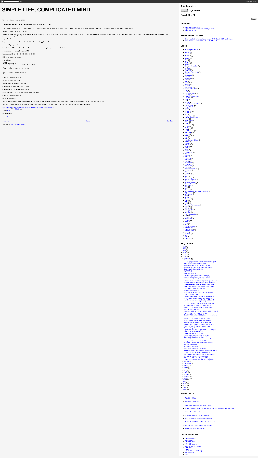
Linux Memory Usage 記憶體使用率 (194, 288)
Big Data (187, 63)
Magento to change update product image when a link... (200, 282)
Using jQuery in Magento (191, 294)
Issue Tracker (189, 120)
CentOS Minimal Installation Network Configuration (199, 359)
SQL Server (188, 194)
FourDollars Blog (190, 441)
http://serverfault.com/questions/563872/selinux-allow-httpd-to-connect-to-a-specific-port (28, 107)
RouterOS (188, 185)
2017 (184, 251)
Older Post (170, 121)
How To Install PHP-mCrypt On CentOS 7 (196, 313)
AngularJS (188, 52)
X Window (188, 233)
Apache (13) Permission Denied (193, 331)
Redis (186, 176)
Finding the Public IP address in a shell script (197, 352)
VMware (187, 220)
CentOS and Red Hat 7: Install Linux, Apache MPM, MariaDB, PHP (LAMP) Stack (209, 39)
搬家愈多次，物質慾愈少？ (192, 346)
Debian (187, 76)
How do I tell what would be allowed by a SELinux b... (199, 300)
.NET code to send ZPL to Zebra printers (197, 415)
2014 (184, 256)
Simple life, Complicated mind (46, 9)
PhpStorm (188, 158)
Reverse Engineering (191, 182)
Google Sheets (189, 107)
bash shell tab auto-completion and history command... (200, 354)
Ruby (186, 187)
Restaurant (188, 181)
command (188, 70)
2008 (184, 389)
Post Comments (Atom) (17, 124)
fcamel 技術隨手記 (190, 438)
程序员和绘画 (188, 271)
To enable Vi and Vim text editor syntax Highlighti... (199, 342)
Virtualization (188, 218)
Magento (187, 134)
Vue (186, 224)
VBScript (187, 212)
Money (187, 141)
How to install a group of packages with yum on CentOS (200, 350)
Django (187, 79)
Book (186, 64)
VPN (186, 223)
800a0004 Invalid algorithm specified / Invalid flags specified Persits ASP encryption (209, 408)
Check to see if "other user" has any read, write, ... (199, 324)
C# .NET (187, 69)
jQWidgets (188, 128)
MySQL (187, 144)
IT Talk (187, 122)
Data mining (188, 75)
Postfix (187, 161)
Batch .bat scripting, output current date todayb (198, 418)
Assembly (188, 57)
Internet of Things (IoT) (191, 117)
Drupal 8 (187, 85)
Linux (8, 110)
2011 (184, 383)
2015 (184, 254)
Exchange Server (190, 93)
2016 (184, 252)
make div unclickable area (191, 309)
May (185, 371)
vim (186, 215)
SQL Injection (189, 193)
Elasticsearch (189, 87)
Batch (186, 61)
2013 (184, 380)
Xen (186, 235)
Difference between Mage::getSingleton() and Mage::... (200, 284)
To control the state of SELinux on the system (197, 305)
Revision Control (189, 184)
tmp (186, 200)
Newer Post (6, 121)
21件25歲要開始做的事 (190, 344)
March (186, 374)
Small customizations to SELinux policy (195, 302)
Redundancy (188, 178)
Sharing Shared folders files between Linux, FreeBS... (199, 286)
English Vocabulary (190, 88)
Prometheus (188, 170)
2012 (184, 382)
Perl (186, 153)
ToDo (186, 202)
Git (186, 101)
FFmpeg (187, 94)
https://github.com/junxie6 (192, 27)
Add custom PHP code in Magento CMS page (197, 358)
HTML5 (187, 113)
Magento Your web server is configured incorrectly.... (199, 322)
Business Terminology (191, 66)
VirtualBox (188, 217)
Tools (186, 203)
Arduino (187, 55)
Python (187, 173)
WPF (186, 232)
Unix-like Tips (189, 209)
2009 (184, 387)
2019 (184, 247)
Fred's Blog (188, 443)
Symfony (187, 199)
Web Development (190, 226)
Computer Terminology (191, 72)
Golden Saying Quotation (192, 104)
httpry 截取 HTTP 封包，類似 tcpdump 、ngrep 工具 (199, 292)
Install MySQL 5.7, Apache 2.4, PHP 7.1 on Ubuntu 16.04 (201, 40)
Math (186, 138)
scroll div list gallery (190, 317)
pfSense (187, 155)
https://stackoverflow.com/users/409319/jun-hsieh (199, 29)
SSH (186, 196)
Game (186, 99)
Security (187, 190)
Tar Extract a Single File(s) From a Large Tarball (198, 267)
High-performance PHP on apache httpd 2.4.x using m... (200, 329)
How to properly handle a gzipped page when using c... (200, 296)
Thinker (187, 449)
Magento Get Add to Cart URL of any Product (197, 265)
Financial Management (191, 96)
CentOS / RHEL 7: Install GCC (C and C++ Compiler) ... (200, 315)
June (186, 369)
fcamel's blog (188, 440)
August (186, 365)
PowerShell (188, 164)
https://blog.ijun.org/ (190, 30)
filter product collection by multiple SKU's (196, 356)
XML (186, 237)
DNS (186, 81)
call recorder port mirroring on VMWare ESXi (197, 349)
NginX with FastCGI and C (192, 412)
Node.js (187, 150)
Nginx (186, 149)
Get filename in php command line (195, 428)
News (186, 147)
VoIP (186, 221)
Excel (186, 91)
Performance (188, 152)
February (187, 376)
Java (186, 123)
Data (186, 73)
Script (186, 188)
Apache (187, 54)
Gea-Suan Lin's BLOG (191, 444)
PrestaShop (188, 165)
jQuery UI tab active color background (195, 263)
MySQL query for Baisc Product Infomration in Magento (200, 261)
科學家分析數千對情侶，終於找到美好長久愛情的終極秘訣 (201, 311)
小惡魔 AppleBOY (190, 452)
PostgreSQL (188, 162)
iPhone (187, 119)
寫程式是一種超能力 (191, 398)
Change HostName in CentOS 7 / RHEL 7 (196, 341)
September (187, 363)
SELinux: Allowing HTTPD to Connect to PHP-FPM (199, 303)
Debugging (188, 78)
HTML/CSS (188, 111)
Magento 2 (188, 135)
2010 (184, 385)
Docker (187, 82)
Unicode (187, 208)
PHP (186, 156)
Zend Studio (188, 238)
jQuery (187, 126)
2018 (184, 249)
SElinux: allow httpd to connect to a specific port (27, 24)
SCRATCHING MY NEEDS (193, 446)
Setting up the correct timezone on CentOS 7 (197, 335)
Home (88, 121)
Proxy (186, 172)
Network (187, 146)
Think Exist (188, 447)
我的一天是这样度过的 (190, 273)
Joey (186, 454)
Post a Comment (7, 117)
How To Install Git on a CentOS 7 (193, 279)
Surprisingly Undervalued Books (193, 269)
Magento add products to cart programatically (197, 277)
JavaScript (188, 125)
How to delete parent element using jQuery (196, 275)
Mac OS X (188, 132)
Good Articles (189, 105)
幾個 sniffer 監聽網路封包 (191, 290)
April (185, 372)
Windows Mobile (189, 230)
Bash (186, 60)
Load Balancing (189, 131)
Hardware (187, 108)
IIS (186, 114)
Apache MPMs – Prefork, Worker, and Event (197, 319)
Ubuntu (187, 206)
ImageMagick (189, 116)
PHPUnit (187, 159)
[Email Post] (20, 108)
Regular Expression (190, 179)
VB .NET (187, 211)
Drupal (187, 84)
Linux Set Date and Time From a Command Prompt (199, 339)
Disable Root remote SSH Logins (193, 333)
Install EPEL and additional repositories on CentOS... (199, 307)
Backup (187, 58)
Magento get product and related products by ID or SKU (200, 281)
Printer (187, 167)
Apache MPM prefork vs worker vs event (196, 328)
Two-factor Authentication (192, 205)
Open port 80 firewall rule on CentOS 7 (195, 337)
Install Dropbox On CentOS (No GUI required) (197, 320)
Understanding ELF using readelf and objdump (198, 425)
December (187, 258)
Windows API (189, 227)
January (186, 378)
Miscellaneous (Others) (191, 140)
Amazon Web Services (191, 49)
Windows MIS (189, 229)
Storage (187, 197)
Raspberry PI (188, 175)
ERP (186, 90)
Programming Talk (190, 169)
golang (187, 102)
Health (187, 110)
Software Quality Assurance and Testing (196, 191)
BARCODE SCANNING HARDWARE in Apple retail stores (202, 422)
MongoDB (188, 143)
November (187, 260)
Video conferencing (190, 214)
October (186, 361)
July (185, 367)
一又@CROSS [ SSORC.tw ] (193, 451)
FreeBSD (187, 98)
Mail (186, 137)
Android (187, 51)
